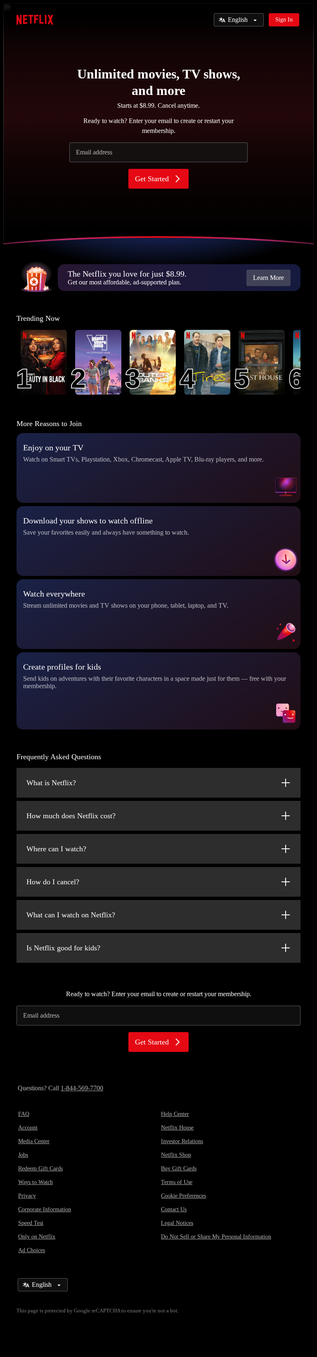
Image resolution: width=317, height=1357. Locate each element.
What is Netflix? (51, 783)
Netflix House (177, 1128)
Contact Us (174, 1209)
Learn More (268, 277)
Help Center (175, 1114)
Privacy (27, 1196)
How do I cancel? (52, 882)
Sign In (284, 20)
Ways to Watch (35, 1182)
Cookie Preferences (183, 1196)
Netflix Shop (176, 1155)
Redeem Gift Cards (40, 1168)
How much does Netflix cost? (71, 816)
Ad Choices (31, 1250)
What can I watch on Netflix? (70, 915)
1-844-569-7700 (82, 1088)
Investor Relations (182, 1141)
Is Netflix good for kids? (63, 948)
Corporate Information (44, 1209)
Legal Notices (177, 1223)
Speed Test (30, 1223)
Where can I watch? (56, 849)
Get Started (152, 179)
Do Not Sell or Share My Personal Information (216, 1237)
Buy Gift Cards (178, 1168)
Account (28, 1128)
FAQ (23, 1114)
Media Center (34, 1141)
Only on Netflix (36, 1237)
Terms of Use (176, 1182)
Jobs (23, 1155)
